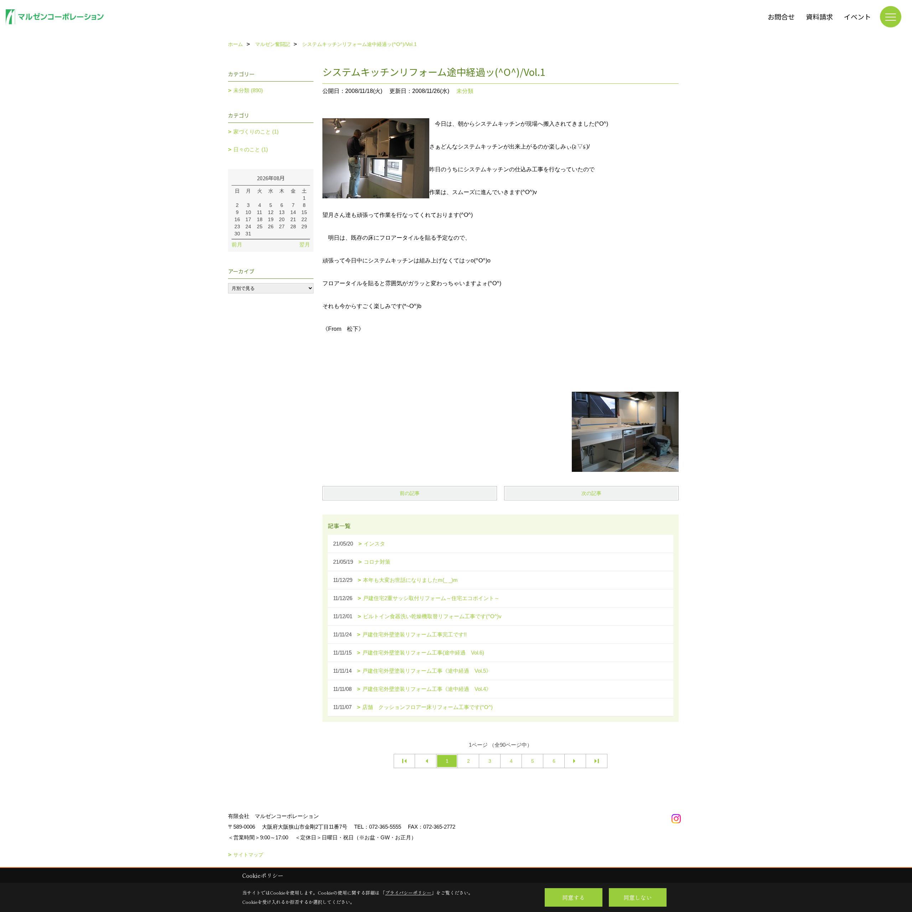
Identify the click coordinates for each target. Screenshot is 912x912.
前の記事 (410, 493)
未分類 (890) (248, 90)
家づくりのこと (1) (256, 132)
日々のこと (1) (250, 149)
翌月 (304, 244)
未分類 (464, 91)
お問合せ (781, 16)
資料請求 (819, 16)
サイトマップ (248, 855)
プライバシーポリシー (408, 892)
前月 (237, 244)
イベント (857, 16)
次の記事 (591, 493)
